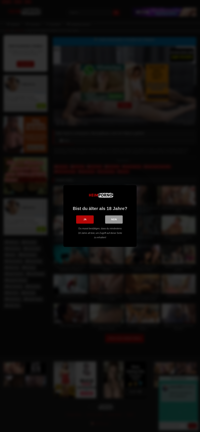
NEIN (114, 219)
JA (85, 219)
